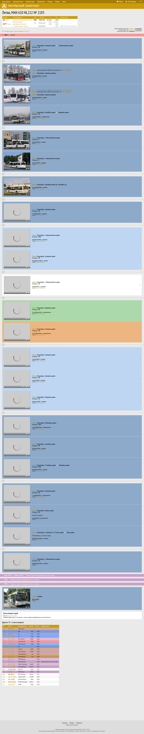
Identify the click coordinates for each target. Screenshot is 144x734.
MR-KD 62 (11, 657)
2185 (4, 631)
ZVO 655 (11, 646)
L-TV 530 (11, 649)
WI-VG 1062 (12, 682)
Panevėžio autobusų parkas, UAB (23, 20)
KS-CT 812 (11, 639)
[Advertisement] (72, 704)
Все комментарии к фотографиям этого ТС (16, 31)
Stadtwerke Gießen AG (20, 24)
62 (4, 629)
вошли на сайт (12, 616)
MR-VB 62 (11, 674)
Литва (6, 20)
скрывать (131, 28)
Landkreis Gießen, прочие (21, 26)
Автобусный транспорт (23, 5)
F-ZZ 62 (10, 652)
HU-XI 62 (11, 672)
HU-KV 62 (11, 629)
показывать (139, 31)
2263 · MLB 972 (66, 92)
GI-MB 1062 (12, 669)
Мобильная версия (72, 725)
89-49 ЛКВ (11, 631)
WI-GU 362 (11, 664)
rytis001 (38, 143)
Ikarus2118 (39, 519)
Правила (79, 723)
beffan (37, 600)
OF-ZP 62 (11, 654)
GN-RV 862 (11, 684)
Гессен (9, 24)
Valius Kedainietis (40, 51)
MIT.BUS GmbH (18, 22)
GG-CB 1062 (12, 677)
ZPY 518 (11, 641)
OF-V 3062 (11, 667)
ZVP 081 (10, 634)
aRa (37, 565)
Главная (64, 723)
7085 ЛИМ (11, 644)
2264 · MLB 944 (66, 70)
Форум (72, 723)
